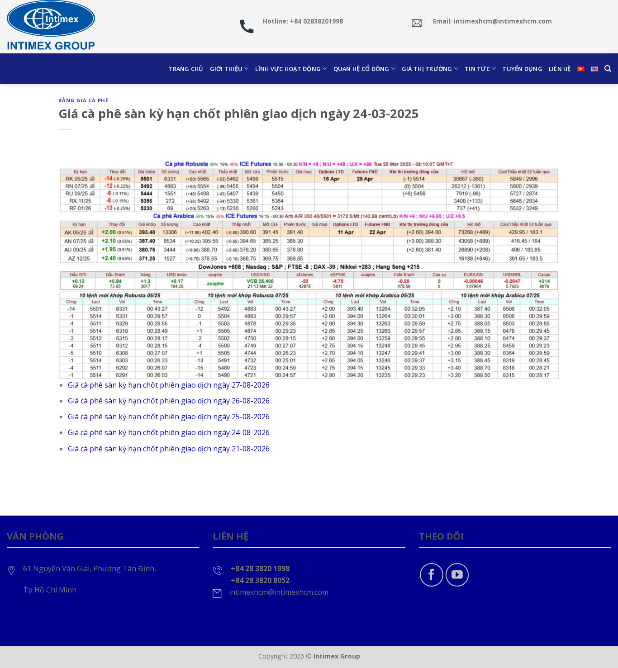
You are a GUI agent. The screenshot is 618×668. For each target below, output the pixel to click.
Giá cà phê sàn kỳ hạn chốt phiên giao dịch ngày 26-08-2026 (169, 401)
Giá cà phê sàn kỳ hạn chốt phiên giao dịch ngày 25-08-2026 (169, 417)
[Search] (607, 68)
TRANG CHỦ (185, 69)
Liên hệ (560, 69)
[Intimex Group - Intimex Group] (52, 26)
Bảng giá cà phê (83, 100)
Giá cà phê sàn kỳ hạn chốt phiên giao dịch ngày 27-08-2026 (169, 385)
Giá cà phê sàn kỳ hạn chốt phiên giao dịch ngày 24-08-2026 (169, 432)
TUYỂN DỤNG (522, 69)
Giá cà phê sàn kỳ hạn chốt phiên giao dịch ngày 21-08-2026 (169, 449)
